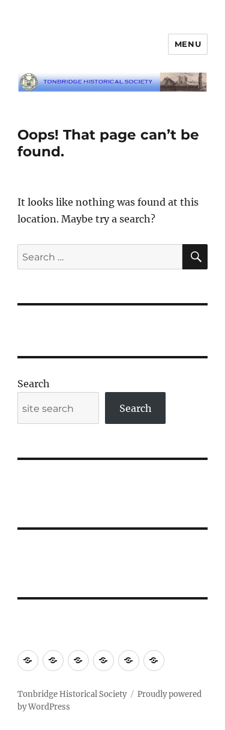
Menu (188, 44)
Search (33, 384)
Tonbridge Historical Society (72, 694)
